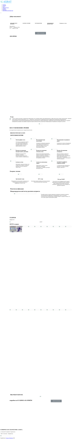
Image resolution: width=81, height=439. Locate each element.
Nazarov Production (9, 438)
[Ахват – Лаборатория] (5, 2)
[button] (40, 33)
